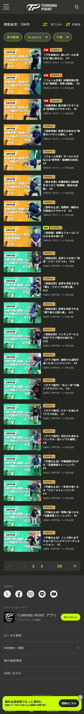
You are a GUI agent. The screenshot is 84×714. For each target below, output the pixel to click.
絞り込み (56, 24)
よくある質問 (12, 635)
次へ (74, 566)
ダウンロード (70, 617)
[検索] (77, 7)
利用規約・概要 (14, 648)
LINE (42, 594)
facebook (18, 594)
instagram (30, 594)
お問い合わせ (12, 673)
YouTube (53, 594)
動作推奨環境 (13, 660)
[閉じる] (80, 697)
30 (59, 565)
